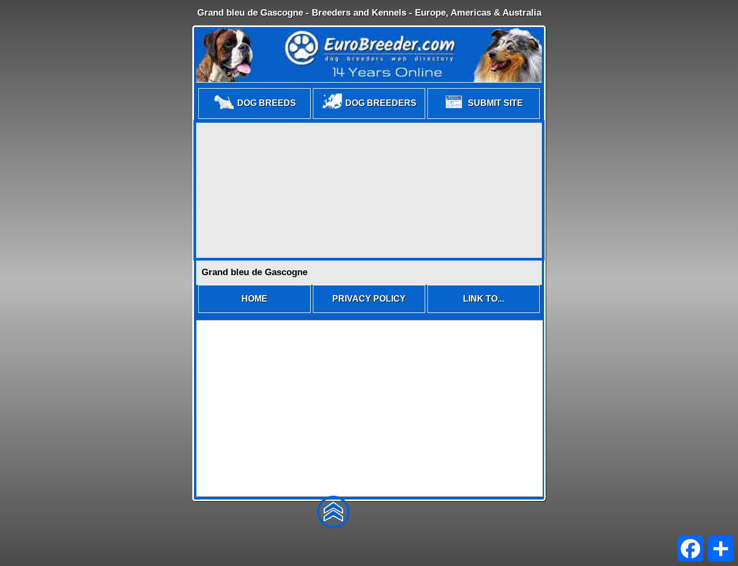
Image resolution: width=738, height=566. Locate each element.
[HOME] (254, 312)
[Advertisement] (369, 190)
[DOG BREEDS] (254, 118)
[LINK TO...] (483, 312)
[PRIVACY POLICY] (369, 312)
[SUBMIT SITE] (483, 118)
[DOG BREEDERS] (369, 118)
